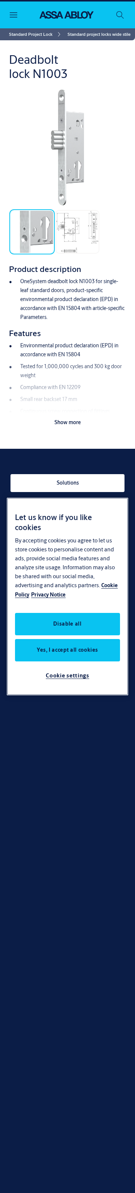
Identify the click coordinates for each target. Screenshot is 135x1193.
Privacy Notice (48, 594)
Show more (67, 422)
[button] (99, 34)
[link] (36, 34)
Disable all (67, 623)
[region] (67, 596)
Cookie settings (67, 675)
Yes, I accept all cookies (67, 649)
